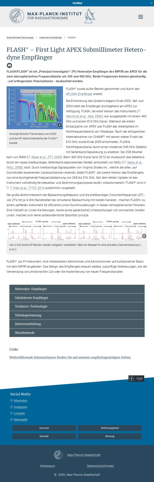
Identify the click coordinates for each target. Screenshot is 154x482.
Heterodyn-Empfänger (31, 289)
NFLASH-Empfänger (79, 94)
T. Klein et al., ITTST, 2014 (27, 188)
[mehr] (13, 249)
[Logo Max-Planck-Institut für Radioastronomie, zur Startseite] (70, 15)
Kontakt (44, 436)
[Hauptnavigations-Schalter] (140, 16)
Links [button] (13, 349)
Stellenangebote (110, 428)
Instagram (20, 407)
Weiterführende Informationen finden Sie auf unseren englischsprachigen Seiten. (70, 357)
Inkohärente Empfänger (31, 298)
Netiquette (20, 419)
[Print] (9, 65)
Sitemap (110, 436)
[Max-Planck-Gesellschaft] (60, 455)
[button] (59, 125)
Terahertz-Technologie (31, 306)
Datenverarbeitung (28, 324)
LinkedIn (19, 413)
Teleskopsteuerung (28, 315)
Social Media (20, 394)
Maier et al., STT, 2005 (46, 157)
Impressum (47, 466)
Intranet (44, 428)
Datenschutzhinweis (100, 466)
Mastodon (20, 400)
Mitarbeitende (25, 333)
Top (139, 379)
